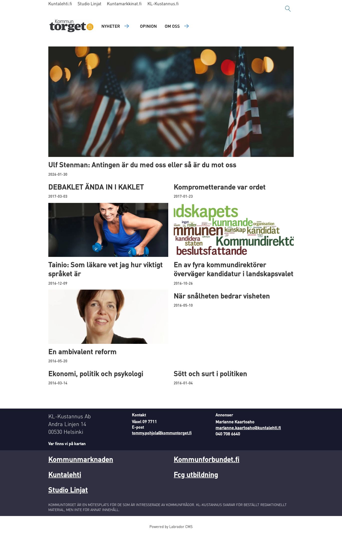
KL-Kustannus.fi (163, 3)
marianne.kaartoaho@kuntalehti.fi (248, 427)
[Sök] (288, 8)
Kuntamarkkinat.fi (124, 3)
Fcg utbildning (196, 474)
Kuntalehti (64, 474)
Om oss (172, 26)
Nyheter (110, 26)
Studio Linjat (89, 3)
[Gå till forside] (71, 26)
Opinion (148, 26)
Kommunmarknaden (80, 459)
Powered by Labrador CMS (171, 526)
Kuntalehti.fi (60, 3)
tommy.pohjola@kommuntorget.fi (162, 432)
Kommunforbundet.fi (206, 459)
